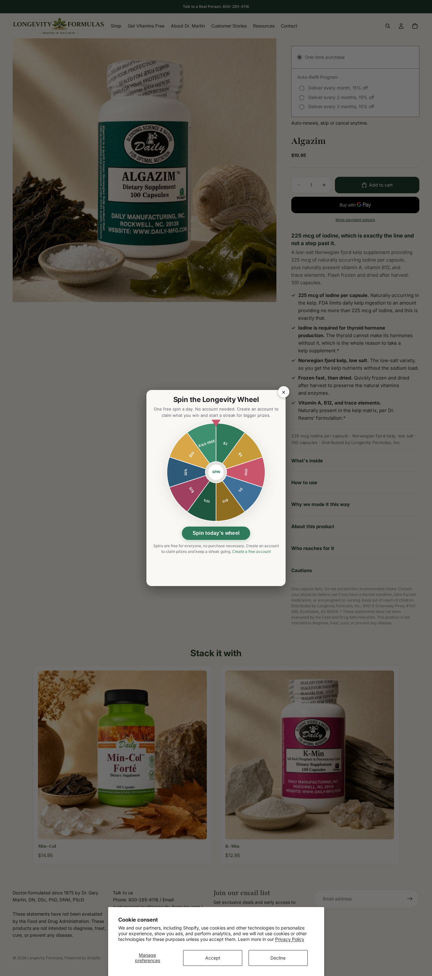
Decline (278, 958)
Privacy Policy (289, 939)
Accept (212, 958)
